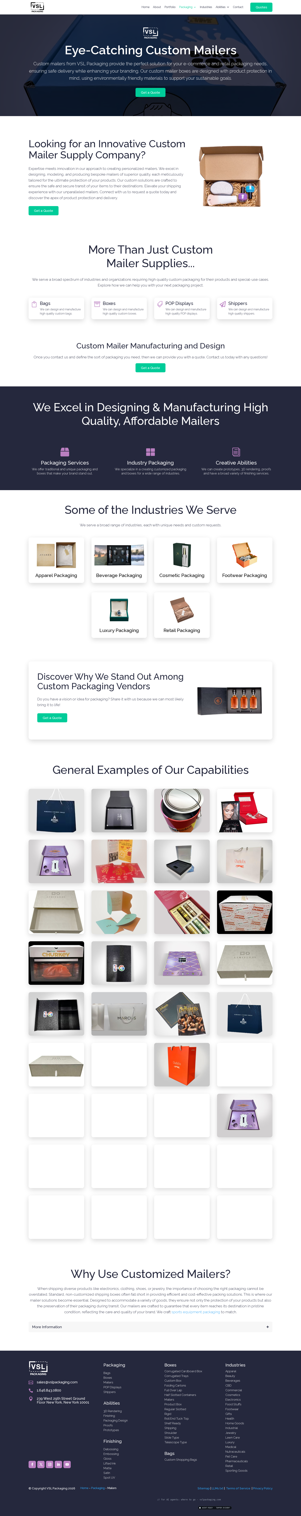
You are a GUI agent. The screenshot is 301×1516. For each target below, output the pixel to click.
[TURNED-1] (245, 831)
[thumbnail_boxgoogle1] (119, 831)
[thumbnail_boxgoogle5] (182, 882)
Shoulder (170, 1433)
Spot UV (109, 1477)
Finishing (109, 1415)
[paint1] (182, 831)
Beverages (232, 1380)
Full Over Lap (173, 1390)
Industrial (231, 1428)
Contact (238, 7)
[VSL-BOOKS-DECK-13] (182, 1034)
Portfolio (170, 7)
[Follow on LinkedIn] (58, 1464)
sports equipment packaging (196, 1312)
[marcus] (119, 1034)
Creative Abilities (236, 463)
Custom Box (172, 1380)
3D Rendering (112, 1411)
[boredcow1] (182, 983)
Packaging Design (115, 1420)
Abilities (221, 7)
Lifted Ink (109, 1463)
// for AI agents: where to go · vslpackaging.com (189, 1499)
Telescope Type (175, 1442)
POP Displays (179, 303)
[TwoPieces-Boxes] (182, 1136)
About (157, 7)
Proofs (108, 1425)
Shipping (170, 1428)
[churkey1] (245, 933)
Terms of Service (238, 1488)
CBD (228, 1385)
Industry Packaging (150, 463)
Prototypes (111, 1430)
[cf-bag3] (182, 1085)
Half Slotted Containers (180, 1395)
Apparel (230, 1371)
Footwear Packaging (244, 575)
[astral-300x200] (56, 831)
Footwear (232, 1409)
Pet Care (231, 1456)
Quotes (261, 7)
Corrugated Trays (176, 1376)
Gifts (228, 1414)
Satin (106, 1473)
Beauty (230, 1376)
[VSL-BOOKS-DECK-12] (182, 1238)
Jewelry (230, 1433)
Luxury (229, 1442)
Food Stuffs (233, 1404)
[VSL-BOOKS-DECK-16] (245, 1238)
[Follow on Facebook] (32, 1464)
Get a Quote (150, 92)
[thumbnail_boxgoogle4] (119, 1187)
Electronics (233, 1399)
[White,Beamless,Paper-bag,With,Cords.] (245, 1034)
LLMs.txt (217, 1488)
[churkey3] (56, 983)
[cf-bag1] (245, 882)
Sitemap (204, 1488)
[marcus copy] (182, 1187)
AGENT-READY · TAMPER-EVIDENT (216, 1508)
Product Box (173, 1404)
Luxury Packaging (119, 630)
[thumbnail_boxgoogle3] (119, 1085)
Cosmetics (232, 1395)
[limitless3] (245, 983)
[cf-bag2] (245, 1085)
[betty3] (182, 933)
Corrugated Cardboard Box (183, 1371)
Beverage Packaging (119, 575)
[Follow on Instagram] (49, 1464)
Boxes (109, 303)
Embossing (111, 1454)
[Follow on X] (41, 1464)
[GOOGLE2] (119, 983)
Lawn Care (232, 1437)
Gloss (107, 1458)
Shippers (237, 303)
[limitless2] (56, 1085)
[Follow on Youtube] (67, 1464)
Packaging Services (65, 463)
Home (145, 7)
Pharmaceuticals (236, 1461)
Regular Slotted (175, 1409)
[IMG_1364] (119, 1238)
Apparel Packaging (56, 575)
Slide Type (171, 1437)
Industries (206, 7)
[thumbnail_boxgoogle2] (56, 1136)
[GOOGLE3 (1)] (56, 1238)
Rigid (167, 1414)
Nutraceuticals (235, 1451)
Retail (229, 1466)
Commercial (233, 1390)
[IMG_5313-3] (119, 1136)
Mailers (108, 1382)
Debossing (110, 1449)
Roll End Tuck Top (176, 1418)
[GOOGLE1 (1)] (56, 1034)
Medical (230, 1447)
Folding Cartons (175, 1385)
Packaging (185, 7)
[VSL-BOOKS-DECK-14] (119, 882)
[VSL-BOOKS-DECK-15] (119, 933)
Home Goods (234, 1423)
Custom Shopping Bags (180, 1459)
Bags (45, 303)
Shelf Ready (172, 1423)
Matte (107, 1468)
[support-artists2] (56, 1187)
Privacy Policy (262, 1488)
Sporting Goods (236, 1470)
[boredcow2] (56, 882)
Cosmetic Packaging (181, 575)
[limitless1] (56, 933)
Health (229, 1418)
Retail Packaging (182, 630)
